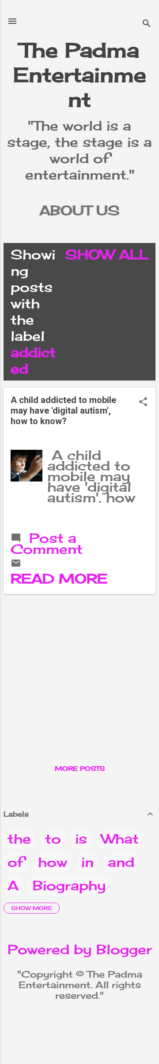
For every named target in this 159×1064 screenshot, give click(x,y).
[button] (143, 402)
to (53, 839)
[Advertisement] (79, 662)
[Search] (146, 24)
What (120, 839)
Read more (59, 578)
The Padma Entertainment (79, 75)
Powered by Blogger (80, 949)
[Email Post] (16, 563)
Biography (69, 885)
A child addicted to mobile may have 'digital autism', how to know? (63, 410)
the (19, 839)
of (16, 862)
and (121, 862)
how (52, 862)
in (87, 862)
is (81, 839)
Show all (106, 254)
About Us (79, 210)
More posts (80, 768)
